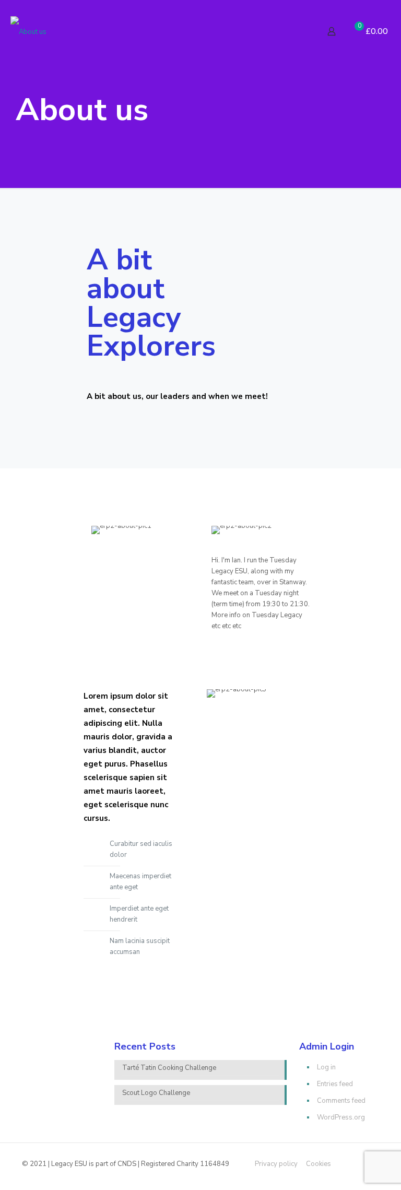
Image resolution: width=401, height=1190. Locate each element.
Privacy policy (276, 1164)
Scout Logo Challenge (156, 1093)
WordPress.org (341, 1117)
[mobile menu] (295, 31)
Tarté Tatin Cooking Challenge (169, 1068)
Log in (326, 1067)
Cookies (318, 1164)
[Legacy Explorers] (28, 31)
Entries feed (335, 1084)
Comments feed (341, 1100)
